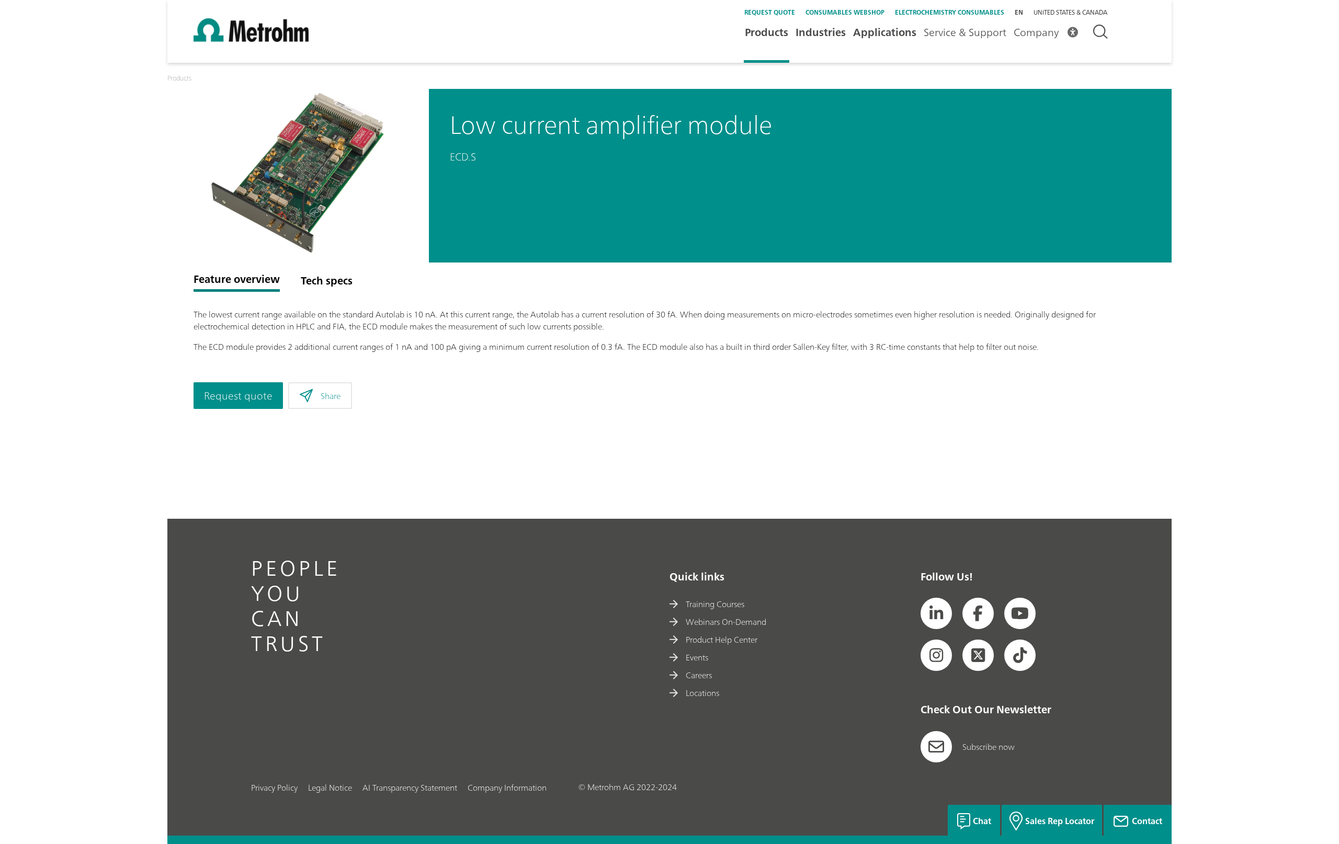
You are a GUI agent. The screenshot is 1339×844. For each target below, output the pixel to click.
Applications (884, 32)
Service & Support (965, 32)
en (1019, 12)
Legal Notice (330, 787)
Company (1036, 32)
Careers (699, 675)
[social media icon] (936, 613)
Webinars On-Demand (726, 621)
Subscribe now (988, 746)
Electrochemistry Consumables (949, 12)
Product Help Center (721, 639)
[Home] (251, 38)
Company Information (507, 787)
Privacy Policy (274, 787)
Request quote (769, 12)
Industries (821, 32)
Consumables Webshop (844, 12)
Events (697, 657)
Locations (702, 693)
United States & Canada (1070, 12)
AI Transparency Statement (409, 787)
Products (766, 32)
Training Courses (715, 604)
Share (331, 396)
